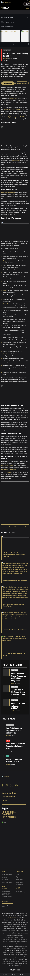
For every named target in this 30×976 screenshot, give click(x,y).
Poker (5, 800)
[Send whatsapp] (20, 526)
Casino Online (8, 796)
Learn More (10, 44)
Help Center (9, 817)
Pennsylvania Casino (7, 896)
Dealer (4, 290)
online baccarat (13, 98)
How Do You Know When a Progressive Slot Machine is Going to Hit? (18, 677)
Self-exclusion (19, 891)
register (9, 472)
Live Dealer (4, 876)
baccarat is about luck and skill (12, 109)
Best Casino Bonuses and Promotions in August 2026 (15, 746)
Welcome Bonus (8, 83)
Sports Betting (9, 793)
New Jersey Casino (6, 893)
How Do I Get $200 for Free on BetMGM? (18, 706)
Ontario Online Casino (7, 882)
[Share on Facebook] (9, 526)
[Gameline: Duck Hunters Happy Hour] (10, 36)
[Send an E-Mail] (15, 526)
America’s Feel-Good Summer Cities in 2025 (15, 760)
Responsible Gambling (9, 813)
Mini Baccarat (6, 332)
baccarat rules (16, 160)
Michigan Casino (6, 891)
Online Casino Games (7, 874)
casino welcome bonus (7, 465)
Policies (17, 970)
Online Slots (4, 877)
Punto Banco (6, 354)
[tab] (15, 17)
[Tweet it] (4, 526)
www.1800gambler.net (11, 918)
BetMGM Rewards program (8, 469)
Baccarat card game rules (8, 192)
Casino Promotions (22, 83)
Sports (13, 974)
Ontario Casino (5, 894)
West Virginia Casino (6, 898)
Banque (5, 261)
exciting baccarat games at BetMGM (15, 117)
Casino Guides (7, 50)
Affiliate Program (6, 905)
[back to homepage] (12, 2)
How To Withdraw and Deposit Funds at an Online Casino (14, 730)
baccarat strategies (6, 115)
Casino (8, 740)
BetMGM (5, 58)
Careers (3, 906)
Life (7, 756)
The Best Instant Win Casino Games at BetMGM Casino (18, 692)
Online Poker (5, 881)
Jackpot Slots (5, 879)
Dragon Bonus (6, 304)
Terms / (12, 970)
